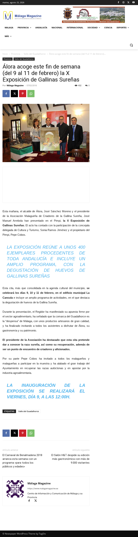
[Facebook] (118, 3)
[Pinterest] (22, 93)
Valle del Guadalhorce (35, 53)
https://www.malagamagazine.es (42, 488)
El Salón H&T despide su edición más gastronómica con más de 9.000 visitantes (70, 459)
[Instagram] (123, 3)
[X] (128, 3)
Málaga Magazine (15, 85)
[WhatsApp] (30, 93)
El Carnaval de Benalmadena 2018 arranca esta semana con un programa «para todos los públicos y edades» (22, 461)
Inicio (5, 53)
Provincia (15, 53)
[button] (131, 45)
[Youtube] (133, 3)
